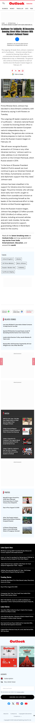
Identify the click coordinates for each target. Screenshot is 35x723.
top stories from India (11, 240)
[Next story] (33, 361)
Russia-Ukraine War (8, 267)
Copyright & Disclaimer (25, 713)
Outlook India (7, 238)
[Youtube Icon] (26, 703)
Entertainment (8, 243)
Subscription (8, 679)
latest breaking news (20, 236)
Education (19, 243)
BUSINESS (5, 8)
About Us (6, 713)
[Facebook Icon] (8, 703)
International (12, 23)
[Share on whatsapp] (22, 70)
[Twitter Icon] (13, 703)
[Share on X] (16, 70)
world (13, 245)
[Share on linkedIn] (19, 70)
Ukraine (18, 259)
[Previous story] (1, 361)
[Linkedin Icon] (21, 703)
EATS (26, 8)
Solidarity (21, 267)
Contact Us (13, 713)
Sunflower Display (8, 272)
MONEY (12, 8)
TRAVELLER (20, 8)
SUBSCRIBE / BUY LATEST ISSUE (17, 697)
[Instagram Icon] (17, 703)
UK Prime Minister (8, 263)
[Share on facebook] (12, 70)
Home (3, 23)
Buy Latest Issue (9, 682)
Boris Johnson (21, 263)
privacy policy (20, 692)
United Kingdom (7, 259)
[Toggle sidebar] (4, 3)
